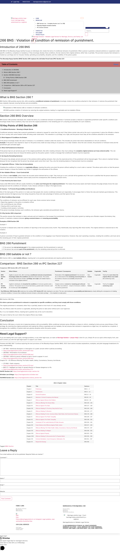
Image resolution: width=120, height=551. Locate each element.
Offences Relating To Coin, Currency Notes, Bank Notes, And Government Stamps (57, 414)
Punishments (39, 391)
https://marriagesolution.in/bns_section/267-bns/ (18, 350)
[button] (97, 28)
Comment (3, 457)
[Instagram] (108, 2)
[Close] (116, 64)
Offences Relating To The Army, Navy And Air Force (49, 408)
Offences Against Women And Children (46, 400)
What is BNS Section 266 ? (12, 72)
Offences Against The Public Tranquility (46, 416)
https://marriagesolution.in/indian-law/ (26, 374)
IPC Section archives (42, 27)
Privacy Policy (40, 34)
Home (37, 18)
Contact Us (39, 30)
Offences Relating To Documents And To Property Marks (50, 436)
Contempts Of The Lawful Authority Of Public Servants (50, 422)
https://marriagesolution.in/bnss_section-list (28, 377)
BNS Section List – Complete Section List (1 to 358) (51, 23)
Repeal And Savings (41, 441)
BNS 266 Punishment (10, 80)
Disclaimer (39, 32)
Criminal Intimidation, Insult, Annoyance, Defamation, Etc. (50, 439)
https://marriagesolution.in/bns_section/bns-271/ (18, 369)
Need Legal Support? (10, 90)
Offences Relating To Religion (43, 430)
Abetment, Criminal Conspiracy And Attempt (47, 397)
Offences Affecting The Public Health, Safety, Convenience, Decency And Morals (56, 427)
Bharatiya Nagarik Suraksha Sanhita (46, 25)
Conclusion (7, 88)
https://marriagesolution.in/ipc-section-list (26, 371)
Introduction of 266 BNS (11, 69)
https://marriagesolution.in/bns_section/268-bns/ (18, 354)
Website (2, 491)
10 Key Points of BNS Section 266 (16, 77)
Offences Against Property (42, 433)
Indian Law (39, 20)
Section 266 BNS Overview (12, 75)
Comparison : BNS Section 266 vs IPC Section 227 (19, 85)
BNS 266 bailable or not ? (11, 83)
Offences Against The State (43, 405)
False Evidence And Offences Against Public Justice (49, 425)
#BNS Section (9, 446)
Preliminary (38, 389)
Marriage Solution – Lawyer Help (67, 337)
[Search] (86, 34)
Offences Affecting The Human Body (45, 402)
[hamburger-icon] (82, 18)
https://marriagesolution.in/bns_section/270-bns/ (18, 365)
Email (2, 484)
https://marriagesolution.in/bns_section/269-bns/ (18, 358)
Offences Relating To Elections (43, 411)
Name (2, 478)
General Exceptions (41, 394)
